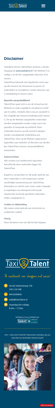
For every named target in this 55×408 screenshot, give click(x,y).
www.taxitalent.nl (24, 70)
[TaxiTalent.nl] (18, 4)
